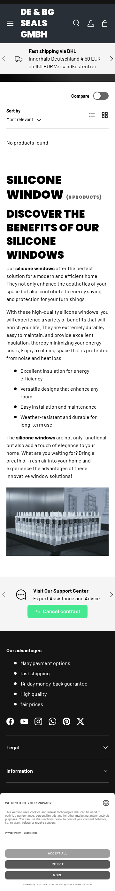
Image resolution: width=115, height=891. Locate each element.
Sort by (13, 110)
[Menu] (10, 23)
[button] (105, 23)
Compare (80, 96)
